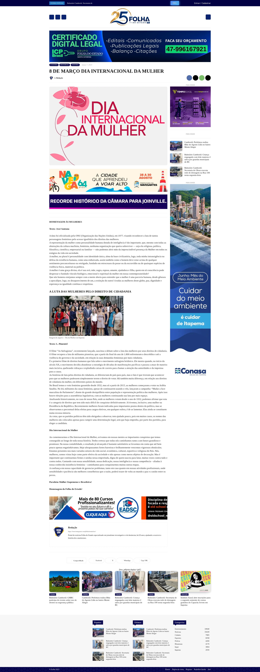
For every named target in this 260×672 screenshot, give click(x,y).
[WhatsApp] (201, 78)
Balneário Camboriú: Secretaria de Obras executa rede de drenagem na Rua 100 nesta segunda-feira (197, 171)
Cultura (54, 64)
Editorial (64, 64)
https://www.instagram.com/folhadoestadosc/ (82, 531)
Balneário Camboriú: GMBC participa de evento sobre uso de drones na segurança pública (63, 600)
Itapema (75, 64)
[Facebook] (51, 17)
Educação (184, 594)
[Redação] (51, 78)
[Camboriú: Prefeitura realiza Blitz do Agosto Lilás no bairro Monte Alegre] (176, 146)
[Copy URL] (208, 78)
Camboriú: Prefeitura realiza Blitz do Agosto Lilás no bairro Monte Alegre (197, 144)
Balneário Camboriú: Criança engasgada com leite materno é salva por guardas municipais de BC (197, 158)
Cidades (173, 149)
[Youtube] (77, 542)
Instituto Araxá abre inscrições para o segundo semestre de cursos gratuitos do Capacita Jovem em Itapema (195, 601)
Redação (59, 78)
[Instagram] (57, 17)
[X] (63, 17)
